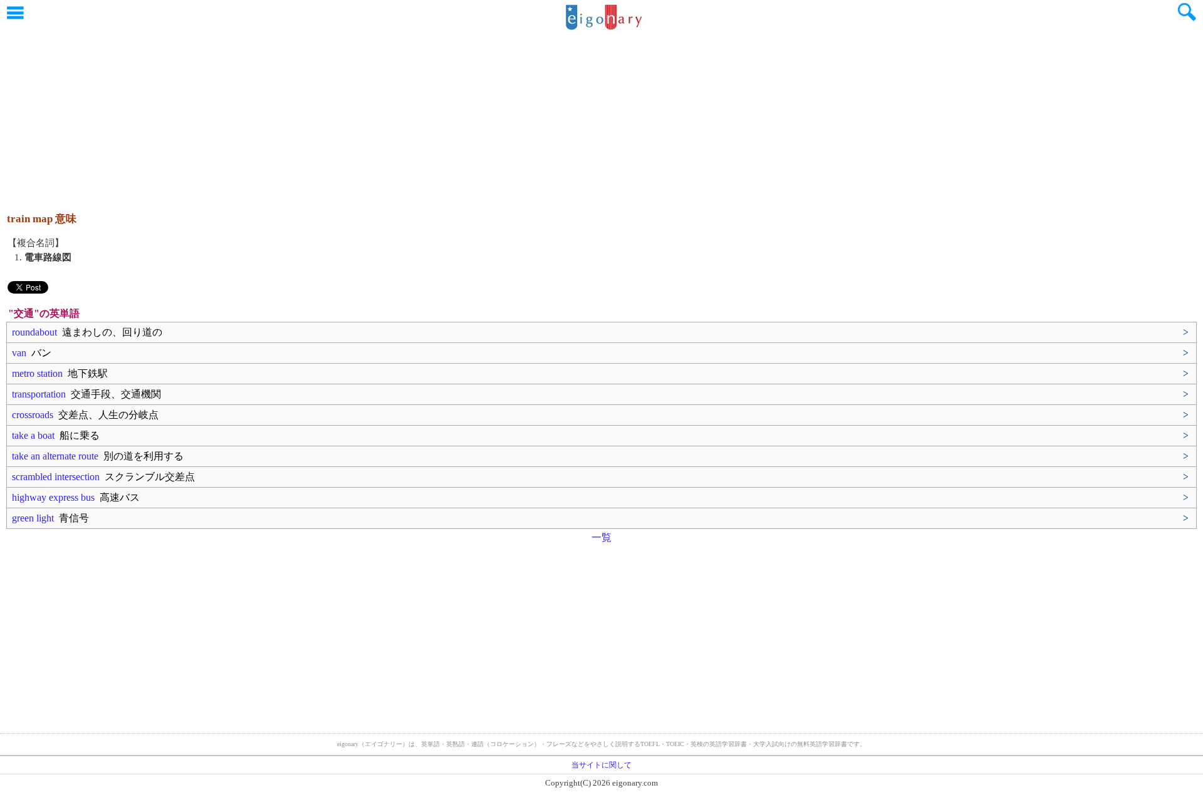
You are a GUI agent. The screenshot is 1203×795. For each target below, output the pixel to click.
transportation (86, 394)
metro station (60, 373)
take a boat (56, 435)
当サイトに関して (601, 765)
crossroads (85, 414)
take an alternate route (98, 456)
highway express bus (76, 497)
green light (50, 518)
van (31, 352)
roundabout (87, 332)
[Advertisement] (601, 116)
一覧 (601, 537)
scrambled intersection (103, 476)
